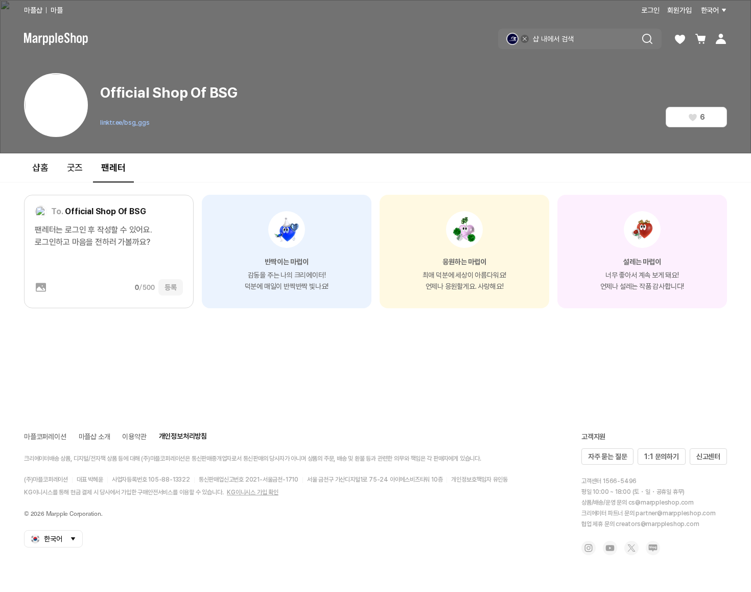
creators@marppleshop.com (657, 524)
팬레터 (113, 167)
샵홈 (40, 167)
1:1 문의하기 (661, 456)
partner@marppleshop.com (675, 513)
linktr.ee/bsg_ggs (125, 122)
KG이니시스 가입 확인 (252, 492)
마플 (57, 10)
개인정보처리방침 (183, 436)
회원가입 (679, 10)
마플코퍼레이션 (45, 436)
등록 (171, 287)
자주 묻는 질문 (607, 456)
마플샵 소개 (94, 436)
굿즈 (75, 167)
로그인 (650, 10)
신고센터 (708, 456)
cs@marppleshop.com (661, 502)
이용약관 (134, 436)
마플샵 (33, 10)
